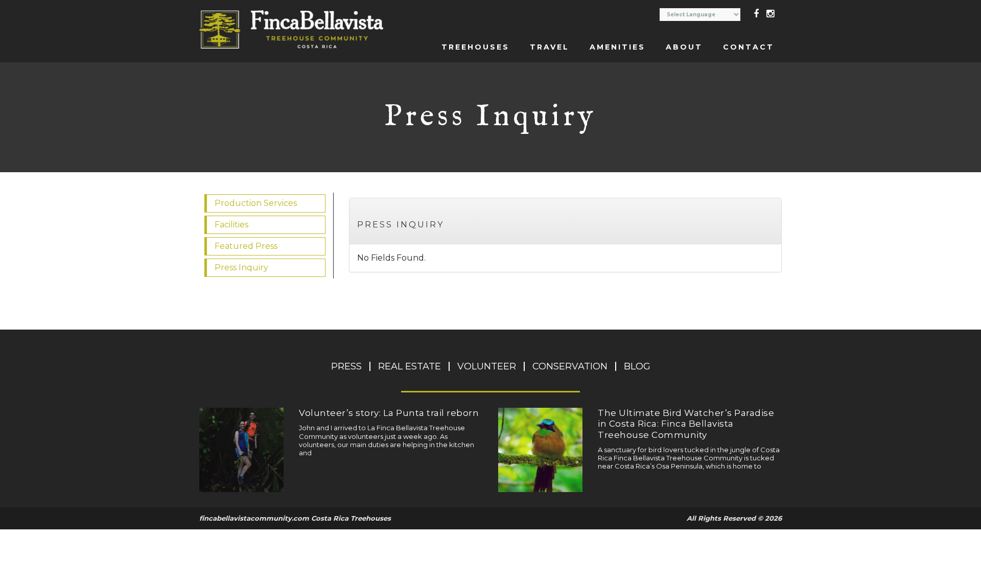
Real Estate (409, 366)
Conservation (570, 366)
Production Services (256, 203)
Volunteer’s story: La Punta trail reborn (389, 413)
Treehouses (475, 47)
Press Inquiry (400, 224)
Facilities (231, 224)
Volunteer (486, 366)
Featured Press (246, 246)
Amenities (617, 47)
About (684, 47)
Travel (549, 47)
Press (346, 366)
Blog (637, 366)
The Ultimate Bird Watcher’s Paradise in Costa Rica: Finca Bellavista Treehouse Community (686, 424)
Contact (748, 47)
